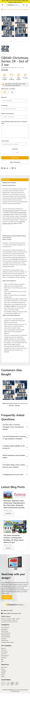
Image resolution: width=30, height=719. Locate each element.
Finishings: (4, 105)
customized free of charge (11, 210)
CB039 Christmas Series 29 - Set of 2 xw (15, 403)
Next (27, 391)
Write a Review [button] (20, 67)
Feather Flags (4, 631)
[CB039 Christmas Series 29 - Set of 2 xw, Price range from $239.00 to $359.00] (15, 390)
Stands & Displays (5, 636)
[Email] (4, 168)
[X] (10, 168)
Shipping (3, 672)
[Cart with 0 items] (27, 5)
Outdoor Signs (4, 640)
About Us (3, 648)
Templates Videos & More (7, 642)
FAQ (2, 659)
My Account (4, 667)
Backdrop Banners (5, 635)
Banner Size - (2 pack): (8, 88)
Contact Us (6, 597)
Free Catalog (4, 652)
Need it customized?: (7, 113)
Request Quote (5, 655)
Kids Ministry (4, 629)
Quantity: (15, 149)
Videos (3, 674)
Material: (4, 97)
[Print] (7, 168)
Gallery (3, 676)
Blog (2, 661)
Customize (3, 638)
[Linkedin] (12, 168)
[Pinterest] (15, 168)
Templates (3, 671)
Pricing (3, 669)
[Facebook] (2, 168)
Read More (8, 513)
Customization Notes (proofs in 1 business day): (14, 122)
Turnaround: (5, 141)
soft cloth (6, 214)
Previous (2, 391)
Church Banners (5, 627)
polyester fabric (21, 212)
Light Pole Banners (5, 633)
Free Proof (3, 653)
